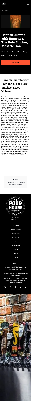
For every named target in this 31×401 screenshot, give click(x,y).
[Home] (3, 3)
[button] (28, 4)
